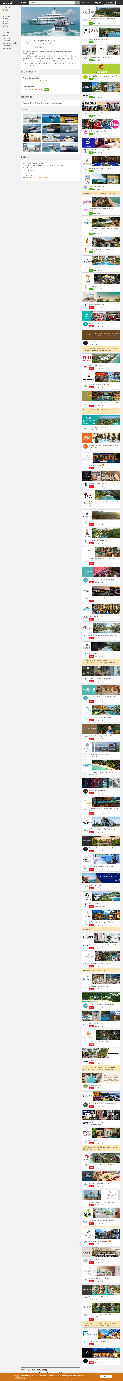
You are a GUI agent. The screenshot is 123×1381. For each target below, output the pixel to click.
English (87, 3)
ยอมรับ (106, 1376)
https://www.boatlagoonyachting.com (41, 178)
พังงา (33, 1370)
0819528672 (39, 45)
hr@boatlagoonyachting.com (45, 43)
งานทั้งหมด (6, 32)
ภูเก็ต (29, 1370)
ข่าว (6, 21)
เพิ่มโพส (7, 10)
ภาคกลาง (6, 38)
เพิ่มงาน (7, 7)
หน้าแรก (8, 16)
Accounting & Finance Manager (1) (36, 81)
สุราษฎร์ (44, 1370)
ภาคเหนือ (6, 41)
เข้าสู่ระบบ (98, 3)
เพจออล (7, 24)
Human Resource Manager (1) (36, 89)
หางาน (25, 3)
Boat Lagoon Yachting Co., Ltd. (46, 40)
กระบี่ (39, 1370)
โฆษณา (7, 26)
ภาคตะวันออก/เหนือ (10, 43)
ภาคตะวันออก (8, 46)
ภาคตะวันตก (7, 48)
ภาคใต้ (5, 35)
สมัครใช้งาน (109, 3)
